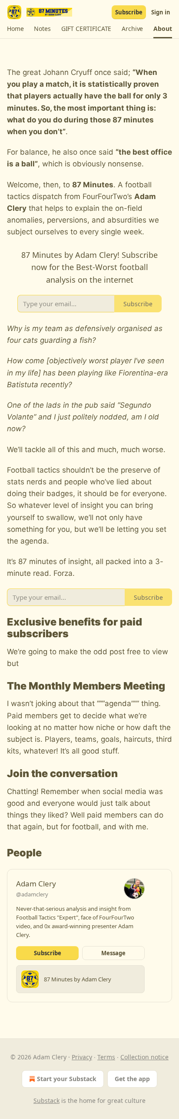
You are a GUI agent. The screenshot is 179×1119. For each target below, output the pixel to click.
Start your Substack (66, 1079)
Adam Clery (36, 884)
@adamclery (32, 894)
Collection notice (144, 1057)
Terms (106, 1057)
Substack (46, 1100)
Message (113, 953)
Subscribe (129, 12)
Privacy (82, 1057)
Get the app (132, 1079)
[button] (15, 28)
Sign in (160, 12)
